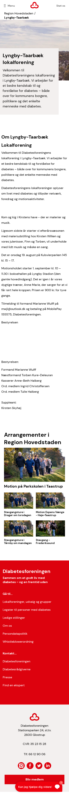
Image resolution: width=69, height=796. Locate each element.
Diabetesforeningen (16, 661)
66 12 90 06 (37, 754)
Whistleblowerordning (18, 642)
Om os (7, 626)
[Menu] (5, 5)
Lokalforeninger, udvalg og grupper (27, 602)
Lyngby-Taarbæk (16, 18)
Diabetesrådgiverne (16, 669)
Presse (7, 677)
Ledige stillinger (14, 618)
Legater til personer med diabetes (27, 610)
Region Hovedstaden (18, 13)
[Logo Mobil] (34, 5)
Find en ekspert (14, 685)
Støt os (60, 5)
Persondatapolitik (15, 634)
